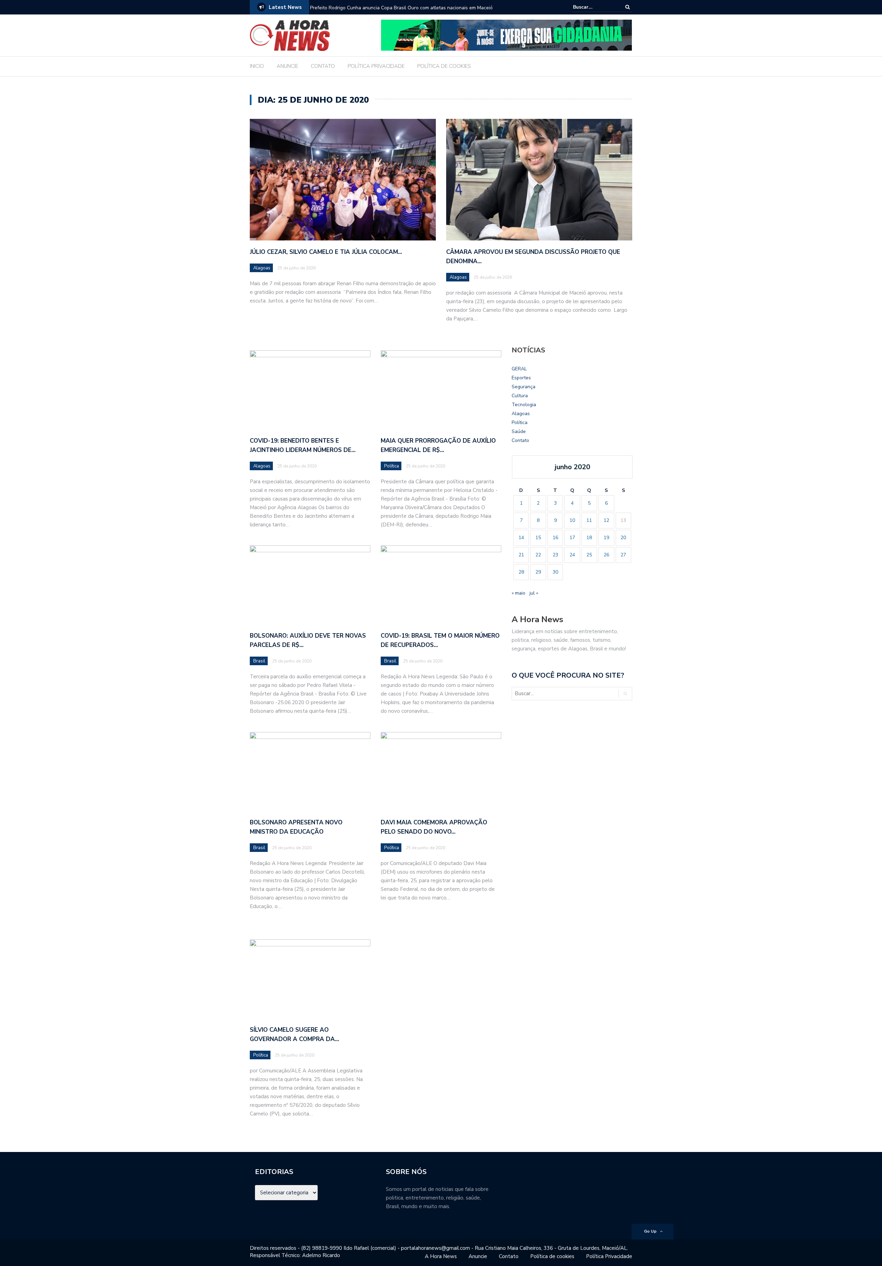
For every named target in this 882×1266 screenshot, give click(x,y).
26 (606, 555)
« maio (518, 593)
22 (538, 555)
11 (589, 520)
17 (572, 537)
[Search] (628, 7)
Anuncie (478, 1256)
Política (391, 466)
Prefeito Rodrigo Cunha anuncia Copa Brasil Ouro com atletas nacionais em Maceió (401, 7)
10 (572, 520)
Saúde (519, 431)
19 (606, 537)
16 (555, 537)
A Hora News (441, 1256)
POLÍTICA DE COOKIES (444, 66)
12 (606, 520)
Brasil (259, 661)
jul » (534, 593)
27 (623, 555)
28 (521, 572)
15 (538, 537)
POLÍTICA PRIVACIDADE (376, 66)
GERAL (519, 369)
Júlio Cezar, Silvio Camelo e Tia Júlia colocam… (326, 252)
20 (623, 537)
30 (555, 572)
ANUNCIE (287, 66)
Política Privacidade (609, 1256)
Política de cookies (552, 1256)
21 (521, 555)
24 (572, 555)
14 (521, 537)
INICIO (257, 66)
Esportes (521, 377)
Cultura (520, 395)
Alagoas (261, 268)
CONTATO (323, 66)
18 (589, 537)
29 (538, 572)
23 (555, 555)
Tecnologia (524, 404)
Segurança (523, 386)
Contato (520, 440)
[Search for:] (594, 7)
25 (589, 555)
